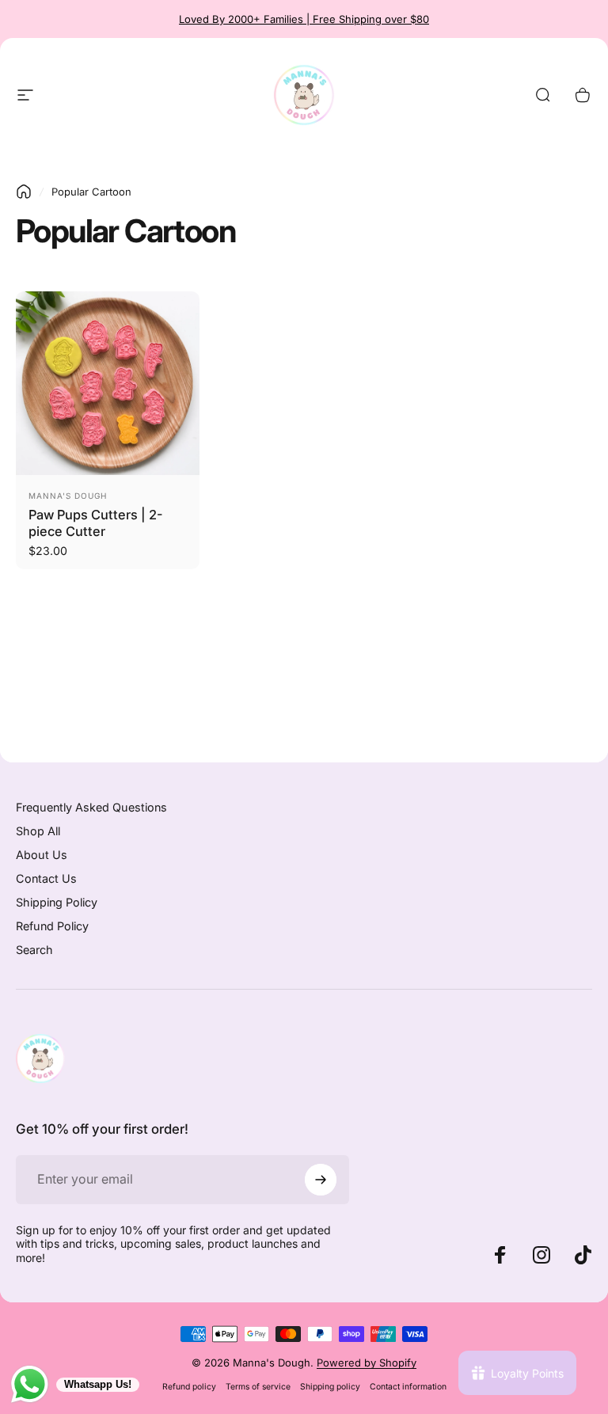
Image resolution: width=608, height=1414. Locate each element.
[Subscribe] (320, 1179)
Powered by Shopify (366, 1362)
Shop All (38, 831)
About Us (41, 854)
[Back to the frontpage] (24, 192)
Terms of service (258, 1387)
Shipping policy (330, 1387)
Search (34, 949)
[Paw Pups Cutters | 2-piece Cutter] (108, 383)
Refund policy (189, 1387)
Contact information (408, 1387)
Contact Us (46, 878)
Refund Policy (52, 926)
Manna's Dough (67, 495)
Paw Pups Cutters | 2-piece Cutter (95, 523)
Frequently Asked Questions (91, 807)
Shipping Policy (56, 902)
